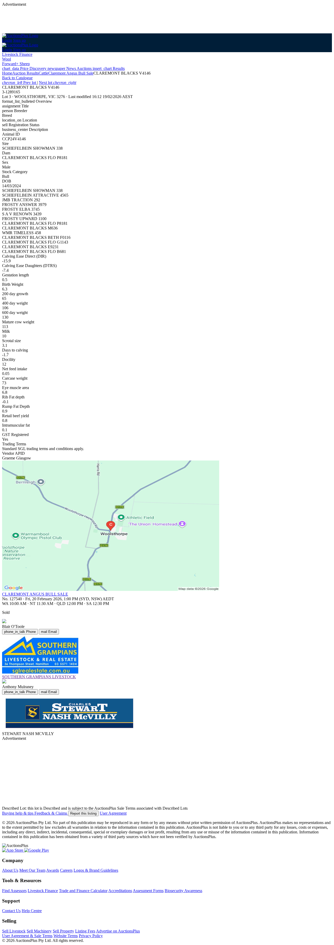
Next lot (57, 82)
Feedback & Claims (51, 813)
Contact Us (11, 910)
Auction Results (25, 73)
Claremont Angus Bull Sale (70, 73)
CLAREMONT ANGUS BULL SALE (35, 594)
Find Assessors (14, 890)
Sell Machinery (39, 931)
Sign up (19, 40)
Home (7, 73)
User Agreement (113, 813)
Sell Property (63, 931)
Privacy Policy (91, 936)
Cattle (43, 73)
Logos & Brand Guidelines (96, 870)
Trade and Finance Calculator (83, 890)
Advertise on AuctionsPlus (118, 931)
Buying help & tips (18, 813)
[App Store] (13, 850)
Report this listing (83, 813)
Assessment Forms (148, 890)
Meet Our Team (32, 870)
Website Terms (65, 936)
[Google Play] (36, 850)
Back (17, 78)
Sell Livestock (14, 931)
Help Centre (32, 910)
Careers (66, 870)
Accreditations (120, 890)
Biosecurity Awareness (183, 890)
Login (7, 40)
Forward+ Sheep (16, 64)
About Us (10, 870)
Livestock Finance (17, 54)
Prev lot (19, 82)
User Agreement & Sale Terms (27, 936)
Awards (52, 870)
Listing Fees (85, 931)
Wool (6, 59)
